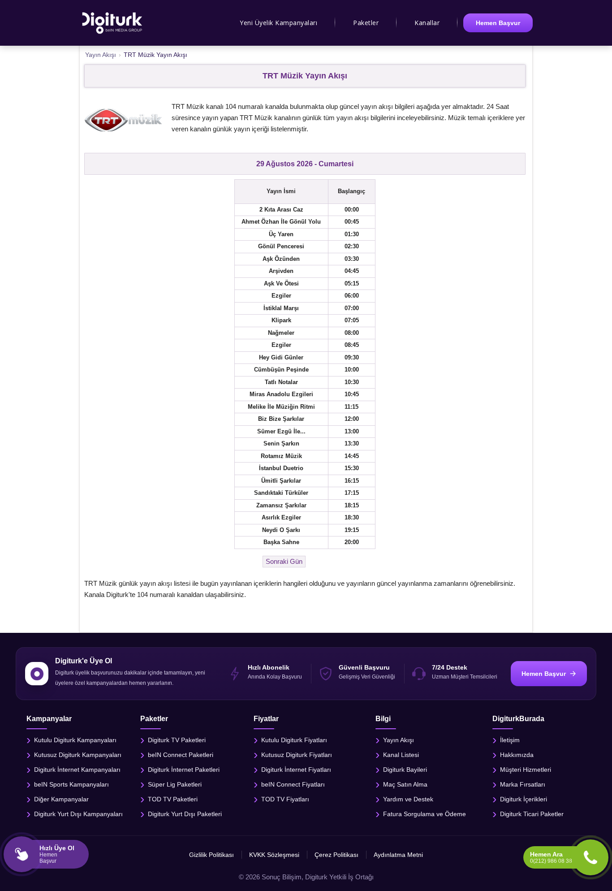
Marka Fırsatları (522, 784)
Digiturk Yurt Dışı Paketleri (185, 813)
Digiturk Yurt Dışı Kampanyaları (78, 813)
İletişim (510, 740)
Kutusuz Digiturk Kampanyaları (77, 754)
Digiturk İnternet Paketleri (184, 769)
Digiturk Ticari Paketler (532, 813)
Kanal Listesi (401, 754)
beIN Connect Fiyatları (293, 784)
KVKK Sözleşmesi (274, 854)
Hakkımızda (517, 754)
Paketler (366, 22)
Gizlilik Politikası (211, 854)
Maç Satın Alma (405, 784)
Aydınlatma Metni (398, 854)
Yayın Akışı (398, 740)
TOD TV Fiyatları (285, 799)
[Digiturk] (112, 23)
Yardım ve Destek (408, 799)
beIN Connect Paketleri (180, 754)
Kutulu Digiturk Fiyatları (294, 740)
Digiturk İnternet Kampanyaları (77, 769)
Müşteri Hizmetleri (525, 769)
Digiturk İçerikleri (523, 799)
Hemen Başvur (498, 22)
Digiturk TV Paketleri (177, 740)
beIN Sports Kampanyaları (71, 784)
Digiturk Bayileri (405, 769)
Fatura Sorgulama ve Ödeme (424, 813)
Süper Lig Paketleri (175, 784)
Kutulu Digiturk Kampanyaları (75, 740)
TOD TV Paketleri (173, 799)
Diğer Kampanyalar (61, 799)
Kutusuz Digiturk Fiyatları (296, 754)
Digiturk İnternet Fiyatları (296, 769)
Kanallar (427, 22)
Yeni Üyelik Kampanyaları (278, 22)
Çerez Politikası (336, 854)
